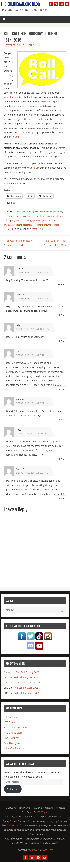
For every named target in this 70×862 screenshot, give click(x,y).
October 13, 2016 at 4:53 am (32, 433)
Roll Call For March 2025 (27, 693)
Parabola (34, 850)
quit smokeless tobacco (24, 224)
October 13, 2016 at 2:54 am (32, 473)
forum (36, 167)
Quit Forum (13, 825)
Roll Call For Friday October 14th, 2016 (55, 243)
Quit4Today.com (13, 743)
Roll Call (33, 45)
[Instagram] (61, 4)
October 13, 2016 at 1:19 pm (32, 298)
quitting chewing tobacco (47, 224)
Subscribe (12, 788)
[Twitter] (56, 4)
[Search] (62, 611)
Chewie (8, 672)
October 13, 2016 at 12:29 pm (33, 329)
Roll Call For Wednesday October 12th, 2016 (18, 243)
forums (15, 136)
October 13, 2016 (15, 45)
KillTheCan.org (48, 101)
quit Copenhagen (44, 216)
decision (14, 97)
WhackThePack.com (14, 748)
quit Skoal (47, 220)
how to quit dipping (25, 211)
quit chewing (9, 216)
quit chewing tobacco (25, 216)
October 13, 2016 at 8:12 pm (32, 272)
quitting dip (9, 229)
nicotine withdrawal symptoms (48, 211)
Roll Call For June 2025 (26, 677)
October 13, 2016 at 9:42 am (32, 355)
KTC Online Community (16, 727)
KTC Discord (10, 722)
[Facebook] (51, 4)
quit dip (56, 216)
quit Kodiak (37, 220)
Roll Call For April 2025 (28, 682)
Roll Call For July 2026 (27, 672)
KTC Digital (43, 812)
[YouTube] (67, 4)
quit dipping (26, 220)
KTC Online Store (13, 732)
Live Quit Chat (11, 737)
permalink (37, 229)
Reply (61, 284)
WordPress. (48, 850)
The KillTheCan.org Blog (20, 4)
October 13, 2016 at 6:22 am (32, 403)
